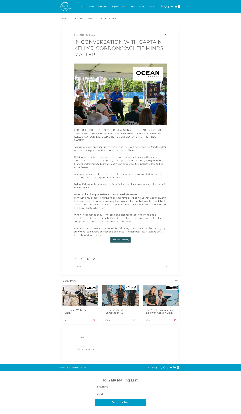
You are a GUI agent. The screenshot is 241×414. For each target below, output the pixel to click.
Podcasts (78, 18)
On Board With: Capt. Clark (77, 311)
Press (90, 18)
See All (176, 280)
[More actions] (165, 35)
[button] (91, 6)
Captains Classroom (107, 18)
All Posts (65, 18)
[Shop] (162, 6)
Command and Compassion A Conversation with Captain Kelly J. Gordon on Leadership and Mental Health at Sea (120, 311)
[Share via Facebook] (75, 259)
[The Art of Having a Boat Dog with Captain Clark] (161, 295)
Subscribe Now (120, 402)
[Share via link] (94, 259)
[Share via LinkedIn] (87, 259)
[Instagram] (165, 6)
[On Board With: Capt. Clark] (80, 295)
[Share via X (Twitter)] (81, 259)
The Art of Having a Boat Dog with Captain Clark (160, 311)
